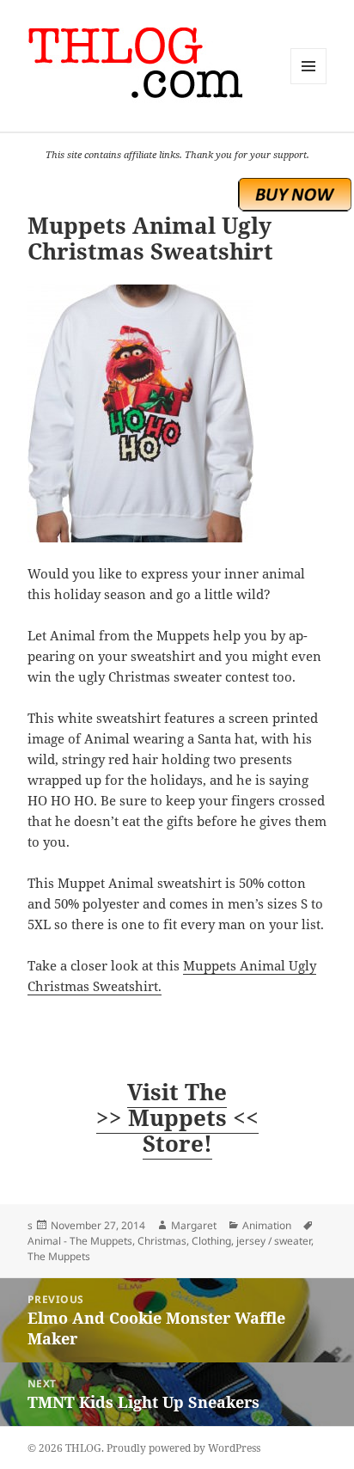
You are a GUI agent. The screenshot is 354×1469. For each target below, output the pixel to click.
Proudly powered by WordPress (183, 1448)
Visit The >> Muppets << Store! (177, 1117)
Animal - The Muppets (79, 1240)
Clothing (211, 1240)
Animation (266, 1225)
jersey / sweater (273, 1240)
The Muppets (58, 1256)
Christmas (161, 1240)
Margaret (194, 1225)
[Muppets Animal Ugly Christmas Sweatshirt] (177, 413)
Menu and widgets (309, 83)
